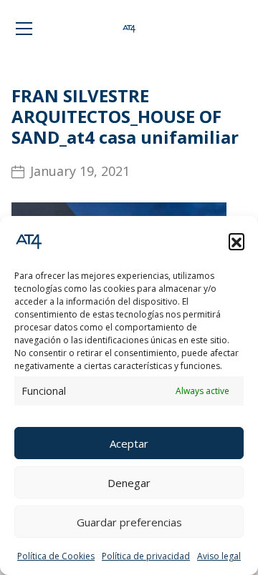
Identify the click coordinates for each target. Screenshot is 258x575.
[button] (236, 241)
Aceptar (129, 443)
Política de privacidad (146, 556)
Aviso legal (219, 556)
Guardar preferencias (129, 522)
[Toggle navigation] (24, 28)
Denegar (129, 483)
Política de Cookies (56, 556)
